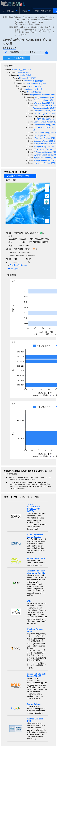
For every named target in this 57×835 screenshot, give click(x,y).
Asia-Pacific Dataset (18, 265)
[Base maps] (46, 201)
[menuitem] (9, 11)
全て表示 (15, 268)
